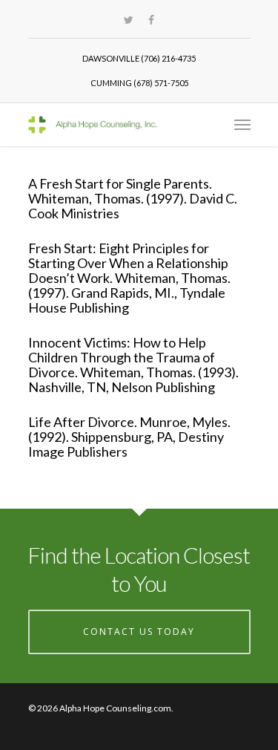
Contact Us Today (139, 631)
